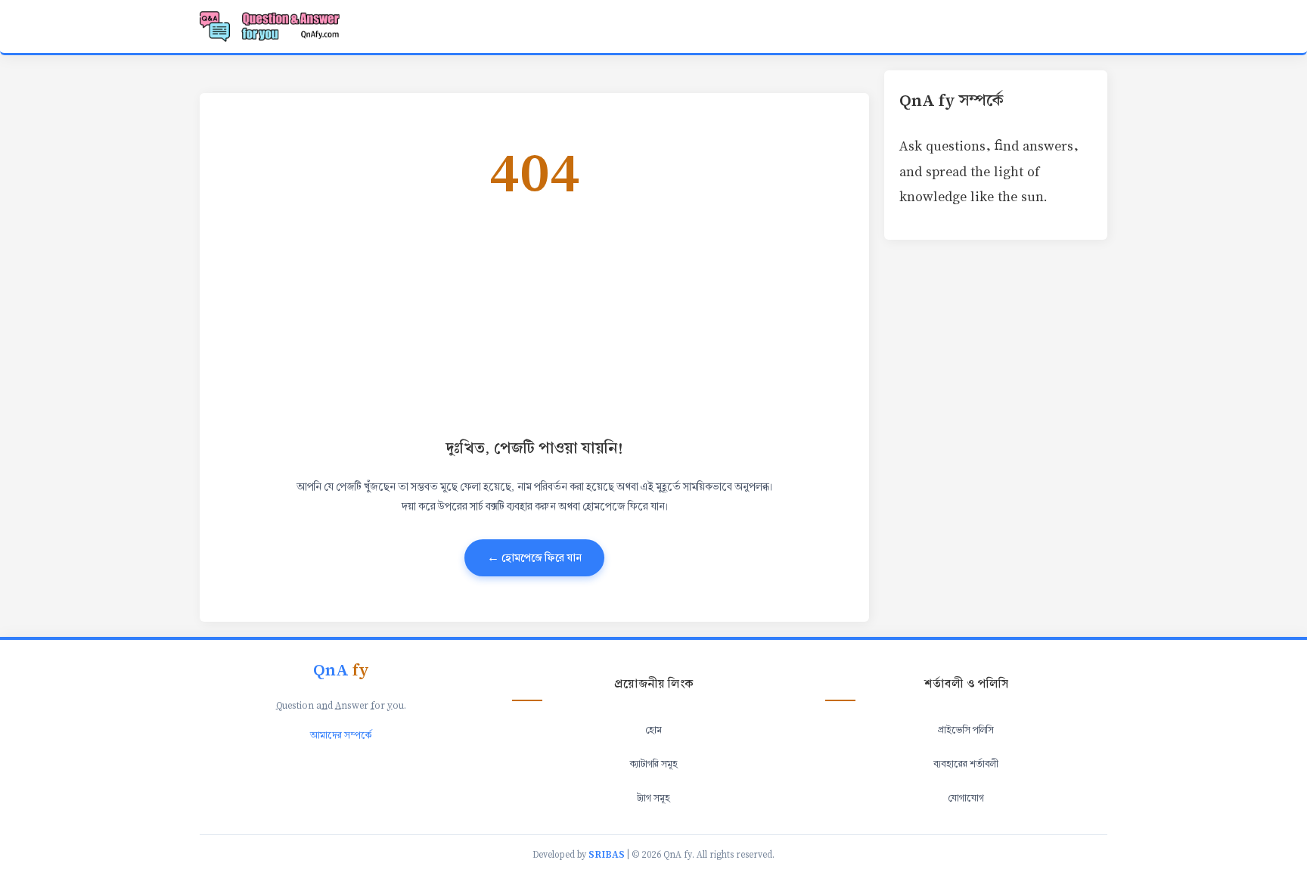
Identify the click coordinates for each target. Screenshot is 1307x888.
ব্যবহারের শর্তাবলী (965, 764)
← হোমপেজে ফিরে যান (534, 557)
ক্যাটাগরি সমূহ (654, 764)
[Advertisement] (534, 316)
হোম (653, 730)
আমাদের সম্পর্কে (340, 735)
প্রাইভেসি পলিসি (966, 730)
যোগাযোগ (966, 798)
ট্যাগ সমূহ (653, 798)
